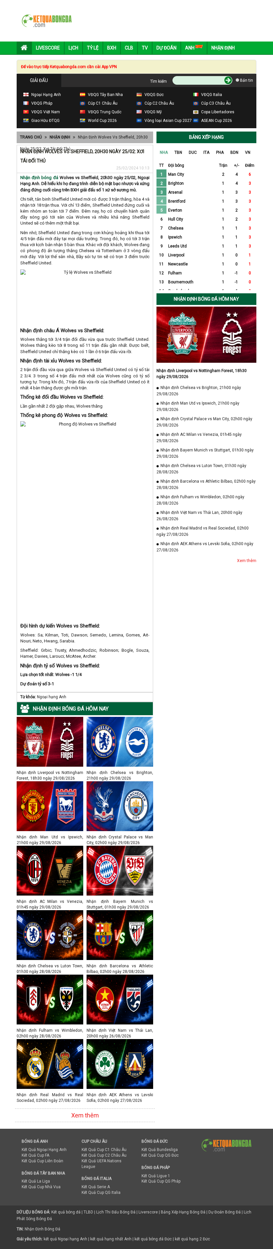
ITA (206, 152)
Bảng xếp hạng (206, 137)
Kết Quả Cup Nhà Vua (41, 1187)
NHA (164, 152)
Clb (129, 47)
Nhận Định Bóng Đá (42, 1229)
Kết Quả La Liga (36, 1181)
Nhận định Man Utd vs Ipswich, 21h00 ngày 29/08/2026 (50, 837)
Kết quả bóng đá (66, 1212)
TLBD (88, 1212)
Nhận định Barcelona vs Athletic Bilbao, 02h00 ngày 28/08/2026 (120, 966)
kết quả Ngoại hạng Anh (65, 1239)
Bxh (111, 47)
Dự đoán (166, 47)
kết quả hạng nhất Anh (111, 1239)
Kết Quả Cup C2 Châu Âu (104, 1155)
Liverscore (148, 1212)
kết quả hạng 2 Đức (192, 1239)
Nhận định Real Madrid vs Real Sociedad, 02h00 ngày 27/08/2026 (50, 1095)
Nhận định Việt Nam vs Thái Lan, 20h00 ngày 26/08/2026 (120, 1030)
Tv (145, 47)
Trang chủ (31, 137)
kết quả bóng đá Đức (153, 1239)
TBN (178, 152)
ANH (190, 47)
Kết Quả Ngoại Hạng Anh (44, 1149)
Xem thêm (85, 1115)
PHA (220, 152)
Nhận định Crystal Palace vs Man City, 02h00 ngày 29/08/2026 (120, 837)
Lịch (73, 47)
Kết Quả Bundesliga (159, 1149)
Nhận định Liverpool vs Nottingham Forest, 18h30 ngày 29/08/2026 (50, 772)
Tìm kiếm (158, 81)
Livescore (48, 47)
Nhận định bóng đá (39, 177)
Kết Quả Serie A (96, 1187)
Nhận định (223, 47)
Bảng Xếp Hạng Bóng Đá (183, 1212)
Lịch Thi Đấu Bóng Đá (116, 1212)
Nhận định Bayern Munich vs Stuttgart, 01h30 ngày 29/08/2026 (120, 901)
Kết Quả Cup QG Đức (160, 1155)
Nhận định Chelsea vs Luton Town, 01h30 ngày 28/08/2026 (50, 966)
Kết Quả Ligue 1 (155, 1176)
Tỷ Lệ (93, 47)
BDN (234, 152)
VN (247, 152)
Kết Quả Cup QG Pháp (160, 1181)
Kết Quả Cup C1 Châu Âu (104, 1149)
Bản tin (246, 80)
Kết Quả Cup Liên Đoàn (42, 1161)
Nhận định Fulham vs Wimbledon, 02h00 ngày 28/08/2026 (50, 1030)
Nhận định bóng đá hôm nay (206, 299)
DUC (193, 152)
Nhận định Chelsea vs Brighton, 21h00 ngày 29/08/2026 (120, 772)
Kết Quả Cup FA (35, 1155)
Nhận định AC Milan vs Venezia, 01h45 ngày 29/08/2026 (50, 901)
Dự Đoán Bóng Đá (224, 1212)
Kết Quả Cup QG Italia (101, 1192)
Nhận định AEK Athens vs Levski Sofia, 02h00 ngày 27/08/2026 (120, 1095)
